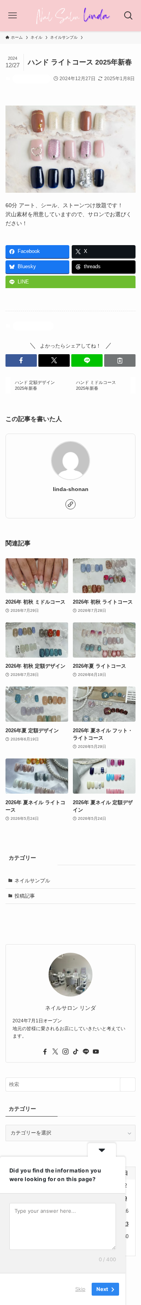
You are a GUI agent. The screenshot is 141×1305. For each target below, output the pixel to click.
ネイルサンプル (31, 78)
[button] (21, 360)
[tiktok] (76, 1052)
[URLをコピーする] (120, 360)
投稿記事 (24, 896)
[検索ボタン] (128, 15)
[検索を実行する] (128, 1084)
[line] (86, 1052)
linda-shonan (71, 489)
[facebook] (45, 1052)
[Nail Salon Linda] (70, 15)
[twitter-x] (55, 1052)
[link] (70, 504)
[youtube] (96, 1052)
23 (125, 1224)
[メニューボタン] (12, 15)
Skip (80, 1289)
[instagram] (65, 1052)
